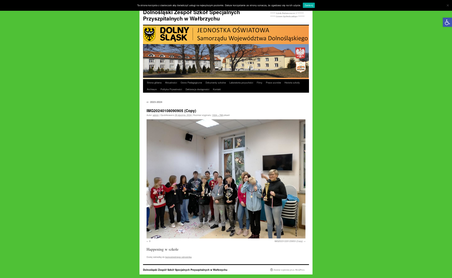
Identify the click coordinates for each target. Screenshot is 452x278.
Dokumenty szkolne (216, 82)
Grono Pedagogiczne (191, 82)
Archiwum (152, 89)
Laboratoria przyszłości (241, 82)
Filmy (259, 82)
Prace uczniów (273, 82)
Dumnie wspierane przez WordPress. (289, 269)
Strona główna (154, 82)
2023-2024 (154, 102)
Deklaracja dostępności (197, 89)
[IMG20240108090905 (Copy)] (226, 178)
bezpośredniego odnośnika (178, 256)
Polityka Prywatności (171, 89)
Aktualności (171, 82)
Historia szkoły (292, 82)
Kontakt (217, 89)
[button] (447, 22)
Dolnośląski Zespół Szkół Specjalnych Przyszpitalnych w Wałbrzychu (191, 15)
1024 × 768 (217, 114)
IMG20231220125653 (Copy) (289, 241)
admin (156, 114)
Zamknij (309, 5)
